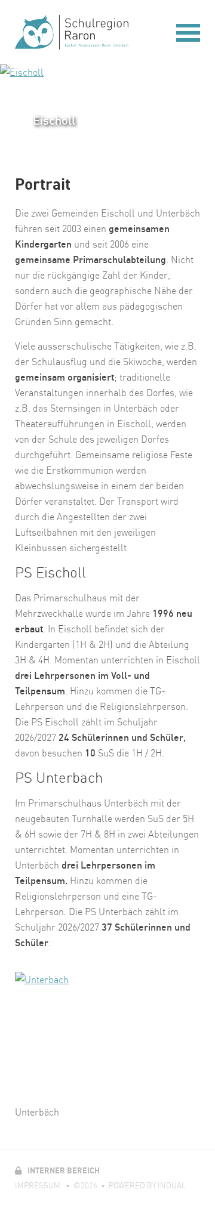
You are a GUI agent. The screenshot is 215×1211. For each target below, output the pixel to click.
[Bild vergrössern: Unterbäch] (107, 1033)
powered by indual (147, 1185)
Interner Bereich (57, 1170)
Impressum (38, 1185)
